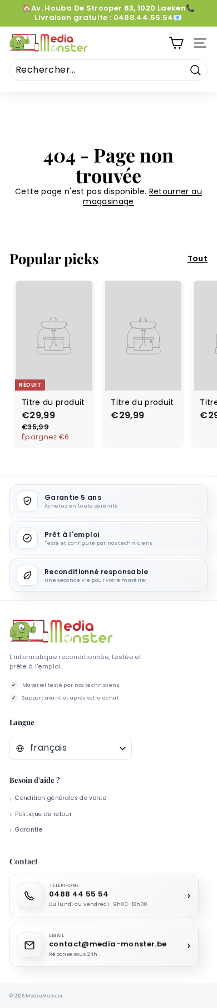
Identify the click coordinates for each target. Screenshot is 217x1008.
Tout (198, 259)
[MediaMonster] (60, 632)
